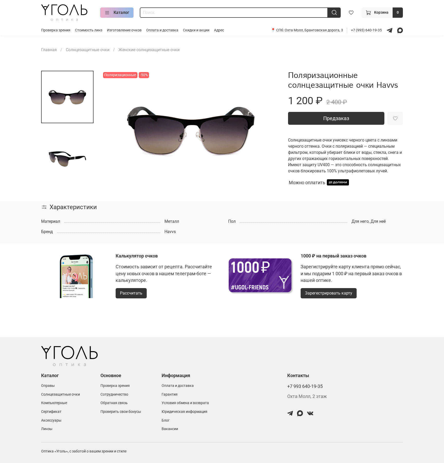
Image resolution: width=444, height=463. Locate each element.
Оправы (48, 386)
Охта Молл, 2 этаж (307, 396)
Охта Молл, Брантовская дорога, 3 (314, 30)
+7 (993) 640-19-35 (367, 30)
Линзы (46, 429)
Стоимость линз (88, 30)
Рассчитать (131, 293)
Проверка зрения (55, 30)
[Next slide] (269, 130)
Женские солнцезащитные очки (149, 49)
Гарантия (170, 394)
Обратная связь (114, 403)
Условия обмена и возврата (185, 403)
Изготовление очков (124, 30)
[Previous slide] (112, 130)
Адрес (219, 30)
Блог (166, 420)
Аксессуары (51, 420)
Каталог (121, 12)
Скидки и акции (196, 30)
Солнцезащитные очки (87, 49)
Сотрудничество (114, 394)
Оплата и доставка (162, 30)
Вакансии (170, 429)
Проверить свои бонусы (120, 411)
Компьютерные (54, 403)
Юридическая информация (184, 411)
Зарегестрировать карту (328, 293)
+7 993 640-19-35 (305, 386)
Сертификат (51, 411)
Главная (49, 49)
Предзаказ (336, 118)
